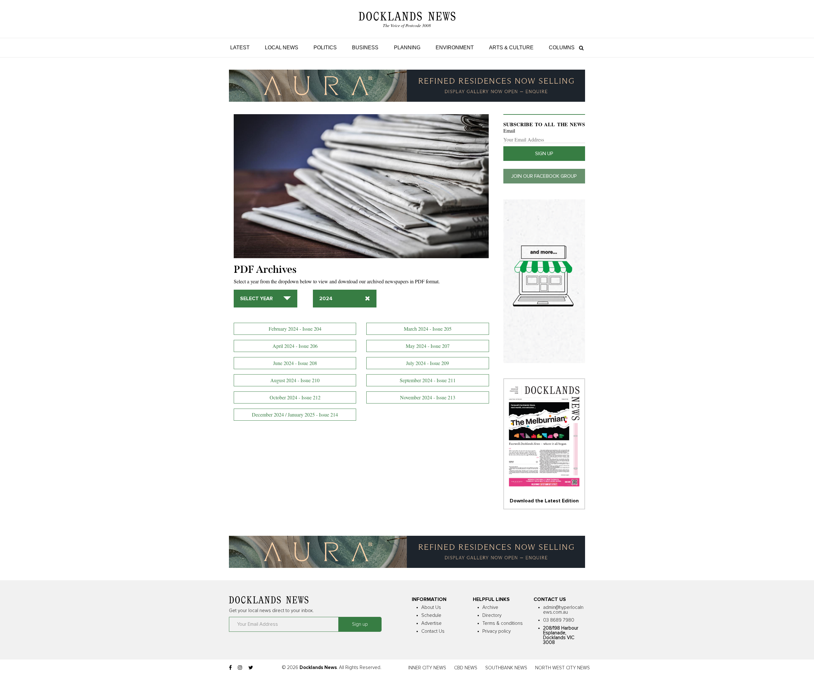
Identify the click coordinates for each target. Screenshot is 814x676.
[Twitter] (250, 668)
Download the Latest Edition (544, 501)
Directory (491, 615)
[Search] (580, 47)
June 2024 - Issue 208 (295, 363)
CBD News (465, 668)
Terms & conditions (502, 623)
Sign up (544, 153)
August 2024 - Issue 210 (295, 380)
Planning (407, 47)
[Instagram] (240, 668)
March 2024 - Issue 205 (428, 328)
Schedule (431, 615)
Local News (281, 47)
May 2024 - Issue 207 (428, 345)
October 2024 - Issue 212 (295, 397)
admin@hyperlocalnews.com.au (563, 610)
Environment (455, 47)
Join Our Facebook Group (544, 176)
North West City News (562, 668)
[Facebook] (230, 668)
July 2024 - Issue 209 (427, 363)
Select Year (256, 298)
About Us (431, 607)
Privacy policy (496, 631)
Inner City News (427, 668)
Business (365, 47)
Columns (562, 47)
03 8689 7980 (558, 620)
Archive (490, 607)
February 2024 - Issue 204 (295, 328)
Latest (240, 47)
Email (509, 131)
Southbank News (506, 668)
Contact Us (433, 631)
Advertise (431, 623)
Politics (325, 47)
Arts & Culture (511, 47)
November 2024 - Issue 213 (427, 397)
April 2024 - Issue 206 (295, 345)
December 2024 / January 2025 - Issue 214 (295, 414)
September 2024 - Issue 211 (428, 380)
